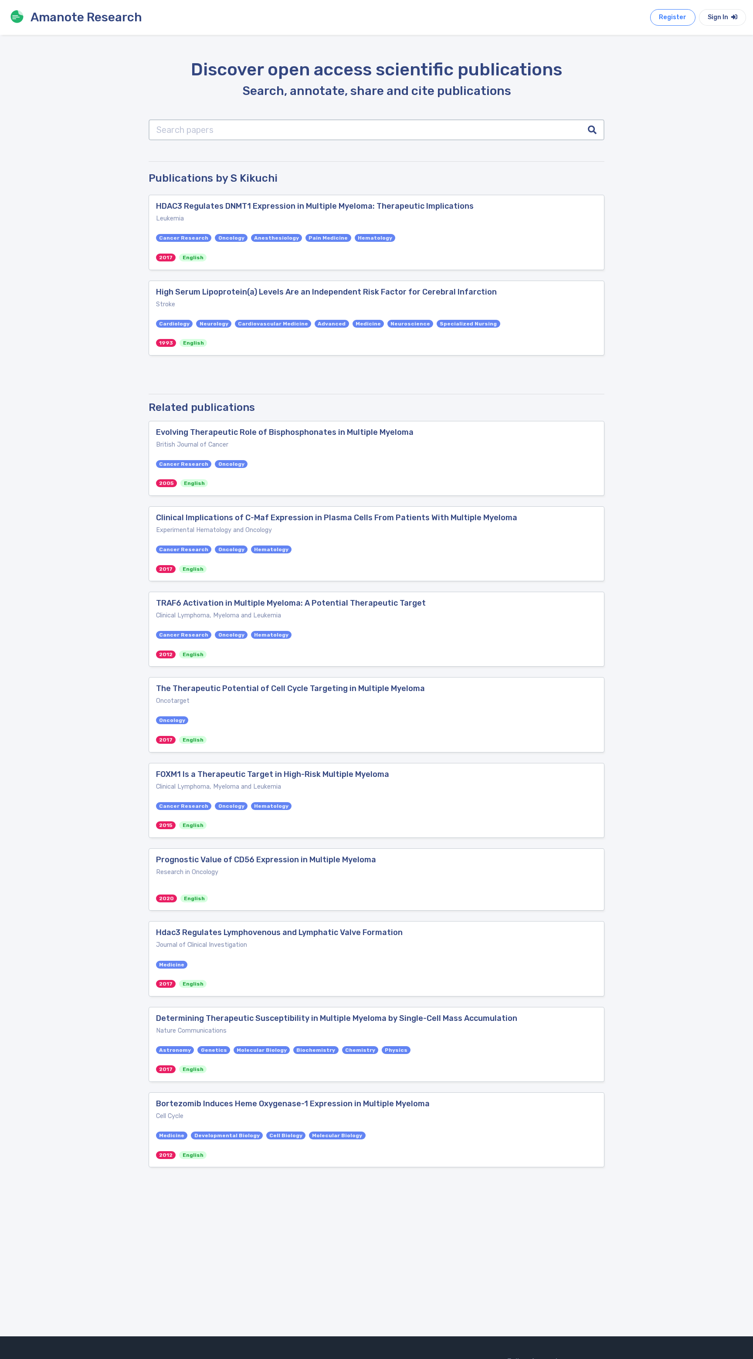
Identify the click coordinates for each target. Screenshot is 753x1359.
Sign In (718, 17)
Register (672, 17)
